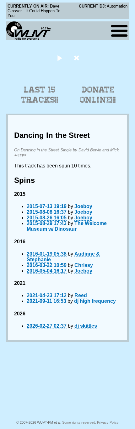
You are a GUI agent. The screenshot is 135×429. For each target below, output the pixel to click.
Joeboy (83, 206)
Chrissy (83, 265)
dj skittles (85, 326)
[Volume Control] (77, 58)
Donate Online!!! (98, 95)
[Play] (59, 58)
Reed (80, 295)
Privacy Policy (108, 422)
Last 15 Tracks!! (39, 95)
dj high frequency (95, 301)
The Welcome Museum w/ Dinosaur (67, 226)
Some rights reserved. (79, 422)
